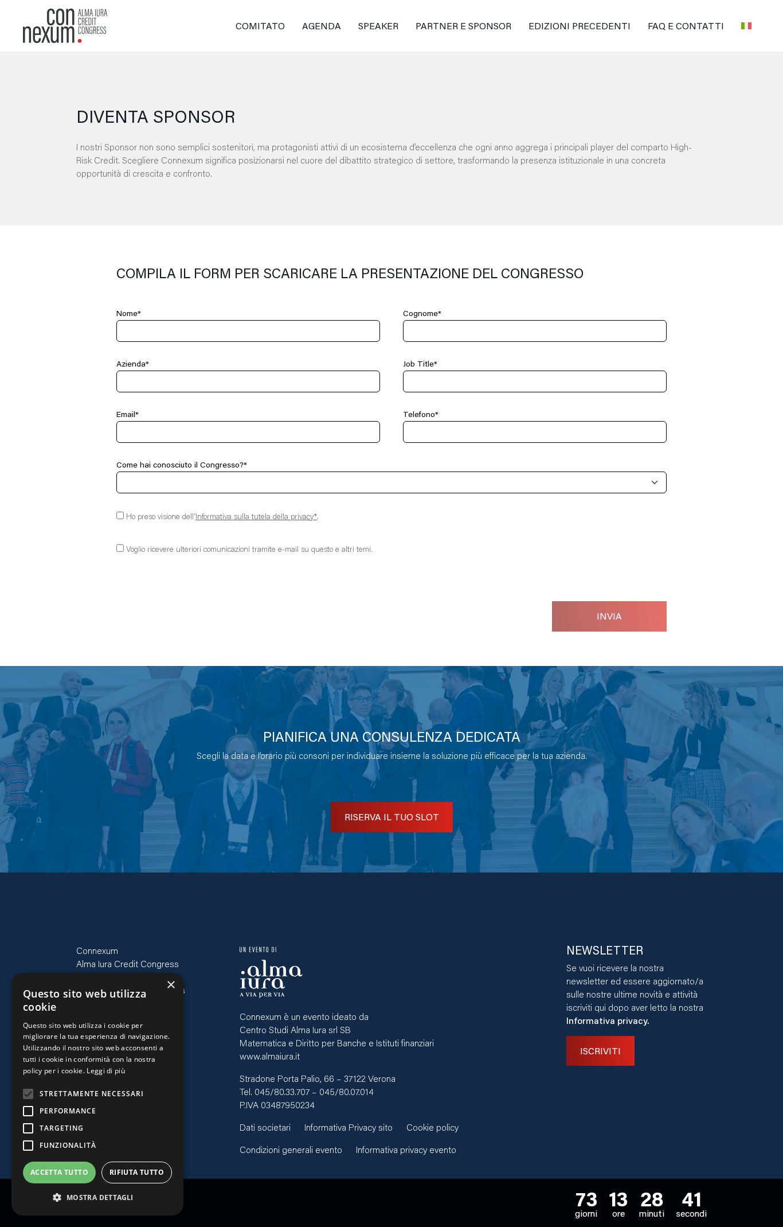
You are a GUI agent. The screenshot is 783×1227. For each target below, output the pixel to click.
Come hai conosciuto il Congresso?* (181, 465)
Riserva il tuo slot (391, 817)
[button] (97, 1197)
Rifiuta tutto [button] (136, 1172)
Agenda (321, 26)
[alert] (97, 1094)
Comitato (260, 26)
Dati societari (265, 1127)
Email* (127, 414)
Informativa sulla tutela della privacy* (256, 516)
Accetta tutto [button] (59, 1172)
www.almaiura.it (270, 1056)
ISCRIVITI (600, 1051)
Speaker (378, 26)
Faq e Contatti (686, 26)
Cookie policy (432, 1127)
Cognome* (422, 313)
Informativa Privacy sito (348, 1127)
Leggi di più (106, 1071)
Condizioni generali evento (291, 1149)
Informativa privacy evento (406, 1149)
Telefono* (421, 414)
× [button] (170, 985)
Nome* (128, 313)
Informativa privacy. (607, 1020)
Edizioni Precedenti (579, 26)
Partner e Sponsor (463, 26)
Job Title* (420, 364)
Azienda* (132, 364)
